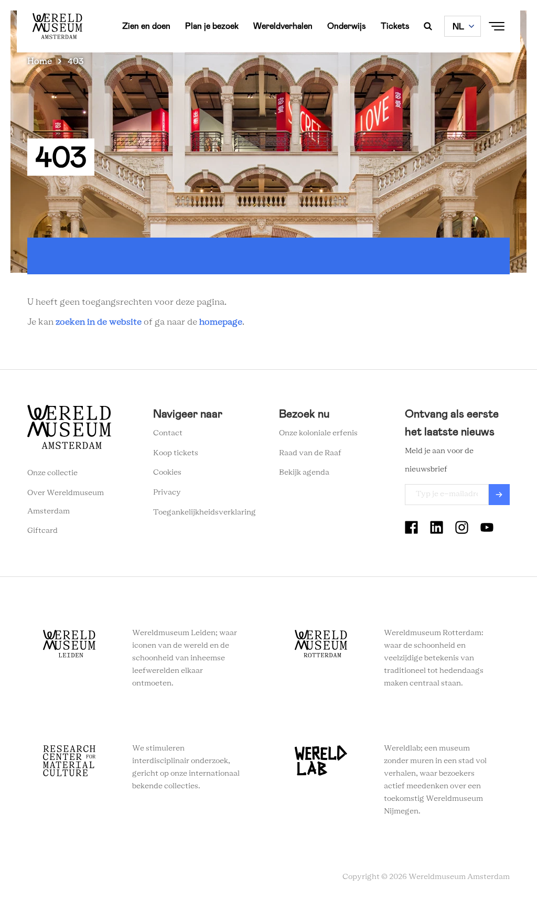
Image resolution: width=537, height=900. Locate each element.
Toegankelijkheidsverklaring (204, 512)
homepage (220, 322)
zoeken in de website (99, 322)
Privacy (167, 492)
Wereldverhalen (283, 25)
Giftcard (42, 530)
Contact (167, 433)
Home (39, 61)
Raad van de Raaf (310, 453)
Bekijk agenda (304, 472)
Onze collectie (52, 473)
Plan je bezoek (212, 25)
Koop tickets (175, 453)
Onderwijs (346, 25)
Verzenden (499, 494)
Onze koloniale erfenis (318, 433)
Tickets (395, 25)
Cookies (167, 472)
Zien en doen (146, 25)
